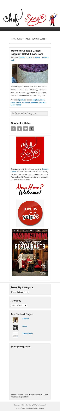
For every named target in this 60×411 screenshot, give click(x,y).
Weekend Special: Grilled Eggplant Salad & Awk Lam (27, 52)
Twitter (19, 128)
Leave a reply (16, 105)
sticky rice (26, 102)
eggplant (35, 100)
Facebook (13, 128)
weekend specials (38, 102)
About (24, 326)
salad (42, 100)
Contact (25, 319)
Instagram (31, 128)
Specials (21, 100)
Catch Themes (39, 408)
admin (37, 58)
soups (13, 102)
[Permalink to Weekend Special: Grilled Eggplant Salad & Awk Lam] (30, 84)
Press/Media (27, 333)
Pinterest (25, 128)
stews (18, 102)
